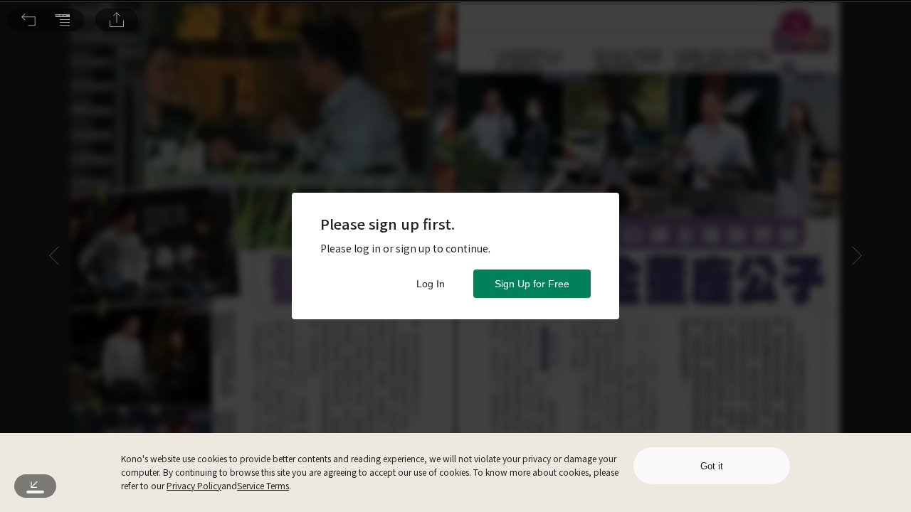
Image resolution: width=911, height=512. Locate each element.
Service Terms (263, 485)
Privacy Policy (194, 485)
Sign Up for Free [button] (532, 283)
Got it (711, 466)
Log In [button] (430, 283)
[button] (28, 20)
